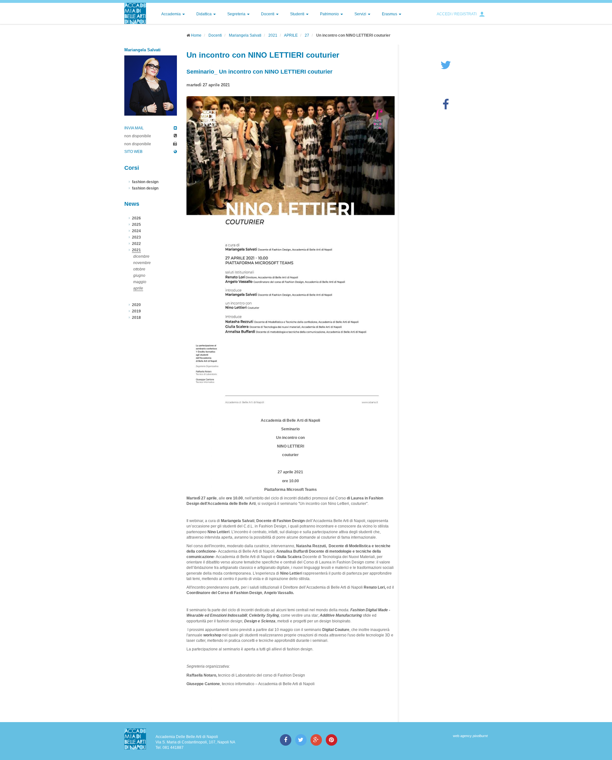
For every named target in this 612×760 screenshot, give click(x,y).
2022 (136, 243)
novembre (142, 263)
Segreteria (236, 14)
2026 (136, 218)
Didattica (204, 14)
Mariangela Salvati (245, 35)
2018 (136, 317)
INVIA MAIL (134, 128)
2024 (136, 231)
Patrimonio (330, 14)
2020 (136, 305)
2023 (136, 237)
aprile (138, 288)
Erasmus (390, 14)
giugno (139, 275)
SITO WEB (133, 151)
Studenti (297, 14)
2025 (136, 224)
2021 (272, 35)
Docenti (268, 14)
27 (307, 35)
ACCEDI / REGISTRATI (457, 14)
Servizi (360, 14)
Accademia (171, 14)
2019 (136, 311)
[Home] (135, 13)
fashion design (145, 182)
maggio (139, 282)
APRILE (291, 35)
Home (196, 35)
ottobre (139, 269)
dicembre (141, 256)
